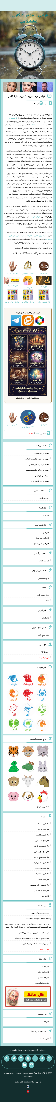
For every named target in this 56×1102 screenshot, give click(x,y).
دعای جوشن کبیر (43, 595)
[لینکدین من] (24, 1065)
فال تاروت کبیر (43, 829)
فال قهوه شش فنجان (41, 543)
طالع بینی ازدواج (43, 578)
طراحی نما (30, 235)
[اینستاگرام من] (28, 1058)
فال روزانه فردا (43, 1038)
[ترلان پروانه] (28, 87)
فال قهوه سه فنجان (42, 538)
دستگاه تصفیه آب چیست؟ (39, 913)
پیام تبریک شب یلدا (42, 983)
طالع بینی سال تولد (42, 806)
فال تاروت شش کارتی (41, 862)
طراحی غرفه (35, 216)
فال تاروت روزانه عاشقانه (39, 885)
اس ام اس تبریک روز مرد (40, 481)
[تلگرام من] (42, 1058)
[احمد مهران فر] (45, 87)
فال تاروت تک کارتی (42, 840)
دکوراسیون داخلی (40, 235)
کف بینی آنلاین (44, 561)
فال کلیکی (45, 618)
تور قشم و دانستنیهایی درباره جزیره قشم (34, 932)
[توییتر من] (14, 1058)
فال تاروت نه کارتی (42, 868)
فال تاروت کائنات (42, 835)
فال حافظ (45, 966)
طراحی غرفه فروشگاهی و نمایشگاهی (29, 18)
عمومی (37, 433)
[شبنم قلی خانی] (11, 87)
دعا (47, 601)
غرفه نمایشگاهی (36, 125)
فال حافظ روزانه (43, 972)
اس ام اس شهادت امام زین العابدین (36, 459)
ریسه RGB (45, 652)
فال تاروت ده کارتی (42, 874)
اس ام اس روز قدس (42, 453)
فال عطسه (45, 1021)
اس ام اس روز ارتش (42, 475)
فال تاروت (45, 896)
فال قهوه (46, 532)
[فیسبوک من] (35, 1058)
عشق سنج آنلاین (43, 635)
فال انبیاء (45, 515)
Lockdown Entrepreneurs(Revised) (37, 918)
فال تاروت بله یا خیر (42, 890)
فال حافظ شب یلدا (42, 977)
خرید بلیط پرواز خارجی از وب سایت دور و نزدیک (32, 938)
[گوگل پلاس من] (7, 1058)
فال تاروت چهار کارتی (41, 851)
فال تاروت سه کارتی (41, 846)
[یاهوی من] (49, 1058)
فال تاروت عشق (43, 879)
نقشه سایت (19, 1082)
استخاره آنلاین (44, 498)
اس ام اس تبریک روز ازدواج (39, 464)
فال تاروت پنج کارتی (41, 857)
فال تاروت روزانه (43, 824)
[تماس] (21, 1058)
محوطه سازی (20, 235)
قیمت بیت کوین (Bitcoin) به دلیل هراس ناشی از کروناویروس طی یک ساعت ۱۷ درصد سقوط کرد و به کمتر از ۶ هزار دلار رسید (28, 925)
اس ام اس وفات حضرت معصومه (37, 470)
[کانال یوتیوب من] (31, 1065)
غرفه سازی (13, 118)
